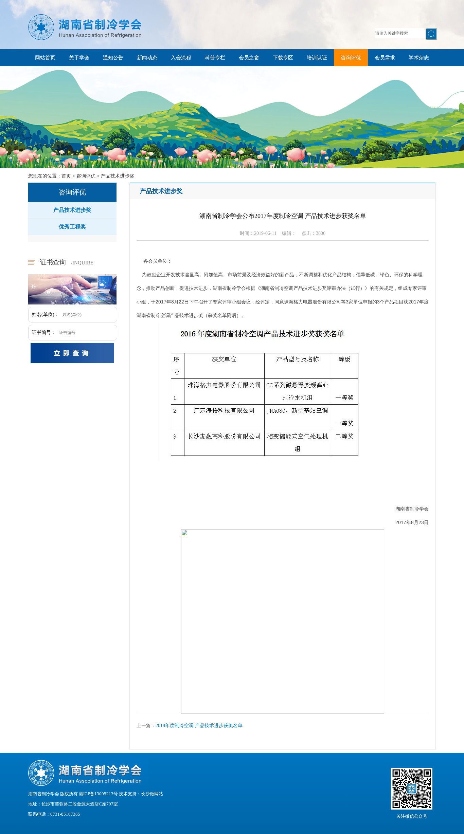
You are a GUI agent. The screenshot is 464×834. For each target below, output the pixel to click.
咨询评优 (351, 57)
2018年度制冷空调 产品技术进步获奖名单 (199, 725)
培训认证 (317, 57)
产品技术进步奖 (117, 176)
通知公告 (113, 57)
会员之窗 (249, 57)
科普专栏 (215, 57)
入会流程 (181, 57)
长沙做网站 (152, 793)
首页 (66, 176)
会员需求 (385, 57)
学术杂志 (419, 57)
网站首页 (45, 57)
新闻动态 (147, 57)
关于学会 (79, 57)
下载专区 (283, 57)
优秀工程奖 (72, 226)
